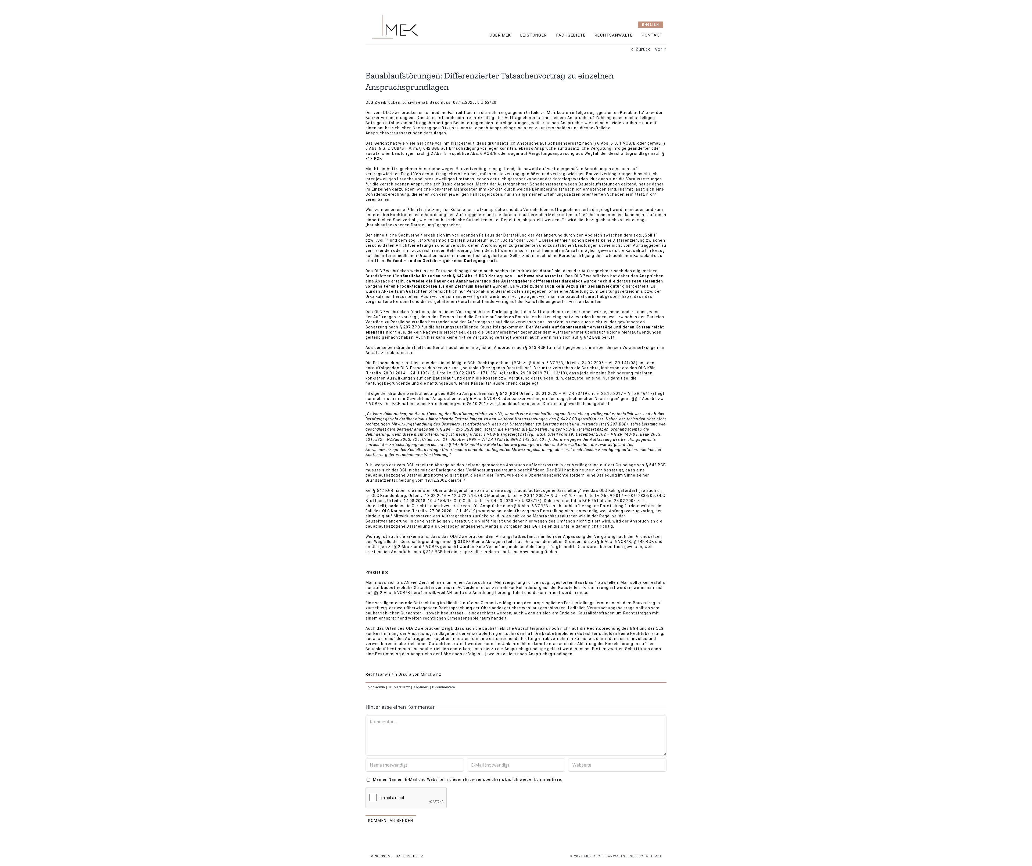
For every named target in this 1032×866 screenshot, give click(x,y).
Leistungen (533, 35)
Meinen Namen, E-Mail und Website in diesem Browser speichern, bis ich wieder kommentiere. (467, 779)
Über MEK (500, 35)
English (650, 25)
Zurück (643, 49)
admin (380, 687)
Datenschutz (409, 856)
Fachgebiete (571, 35)
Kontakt (652, 35)
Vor (658, 49)
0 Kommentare (443, 687)
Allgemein (421, 687)
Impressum (380, 856)
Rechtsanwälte (614, 35)
